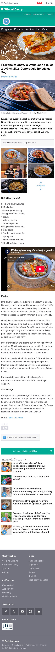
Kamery (50, 14)
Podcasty (6, 592)
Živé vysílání (8, 585)
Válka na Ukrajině (10, 561)
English (43, 645)
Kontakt (32, 576)
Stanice (5, 568)
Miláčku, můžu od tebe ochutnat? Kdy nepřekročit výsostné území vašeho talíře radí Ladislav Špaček (31, 529)
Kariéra (32, 572)
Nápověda (33, 564)
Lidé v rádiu (34, 568)
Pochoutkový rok (9, 77)
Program (27, 14)
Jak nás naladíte (36, 561)
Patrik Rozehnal (15, 418)
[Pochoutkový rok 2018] (27, 46)
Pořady (18, 29)
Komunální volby (10, 564)
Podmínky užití (31, 645)
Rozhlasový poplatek (38, 580)
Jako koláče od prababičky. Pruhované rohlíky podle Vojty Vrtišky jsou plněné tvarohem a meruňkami (33, 491)
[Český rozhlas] (9, 3)
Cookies (5, 645)
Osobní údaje (17, 645)
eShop (5, 572)
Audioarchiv (39, 14)
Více (46, 29)
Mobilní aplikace (10, 596)
